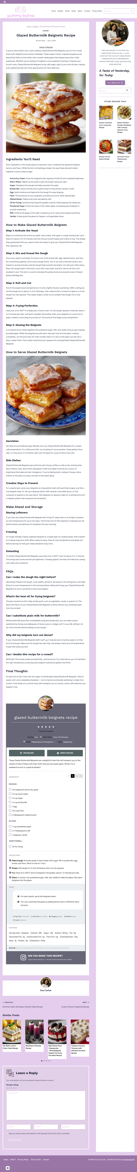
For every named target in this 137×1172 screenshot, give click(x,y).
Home (53, 11)
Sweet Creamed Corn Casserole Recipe (105, 125)
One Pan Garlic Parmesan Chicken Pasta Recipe (23, 1004)
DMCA (13, 1160)
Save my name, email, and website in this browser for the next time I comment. (39, 1133)
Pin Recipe (28, 753)
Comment (12, 1093)
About (80, 11)
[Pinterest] (5, 2)
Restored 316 (129, 1160)
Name (10, 1127)
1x (73, 776)
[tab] (41, 1060)
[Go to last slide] (3, 1039)
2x (77, 776)
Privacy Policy (97, 11)
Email (38, 1127)
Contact (87, 11)
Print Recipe (66, 753)
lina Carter (41, 41)
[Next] (88, 1039)
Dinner (67, 11)
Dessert (60, 11)
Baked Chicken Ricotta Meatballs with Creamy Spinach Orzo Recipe (124, 127)
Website (65, 1127)
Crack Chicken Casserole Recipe (75, 1004)
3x (81, 776)
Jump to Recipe (46, 47)
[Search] (127, 90)
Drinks (73, 11)
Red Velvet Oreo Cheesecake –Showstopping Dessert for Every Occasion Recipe (55, 1050)
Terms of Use (36, 1160)
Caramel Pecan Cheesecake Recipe (123, 159)
